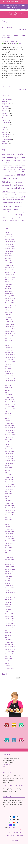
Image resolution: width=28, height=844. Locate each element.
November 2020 (10, 380)
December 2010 (10, 647)
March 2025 (9, 263)
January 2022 (9, 352)
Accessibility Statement (15, 832)
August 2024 (9, 279)
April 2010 (8, 663)
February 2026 (9, 237)
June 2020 (8, 387)
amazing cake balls (8, 154)
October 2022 (9, 331)
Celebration (5, 113)
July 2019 (8, 413)
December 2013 (10, 562)
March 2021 (9, 371)
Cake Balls (5, 108)
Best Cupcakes (9, 165)
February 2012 (9, 614)
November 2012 (10, 592)
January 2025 (9, 267)
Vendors (4, 141)
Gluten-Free (6, 120)
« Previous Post (7, 27)
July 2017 (8, 465)
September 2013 (10, 569)
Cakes (4, 111)
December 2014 (10, 534)
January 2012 (9, 616)
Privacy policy (19, 835)
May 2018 (8, 442)
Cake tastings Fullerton (19, 169)
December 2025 (10, 241)
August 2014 (9, 543)
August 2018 (9, 437)
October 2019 (9, 406)
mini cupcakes (18, 197)
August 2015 (9, 515)
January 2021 (9, 376)
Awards (4, 101)
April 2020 (8, 392)
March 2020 (9, 395)
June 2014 (8, 548)
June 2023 (8, 312)
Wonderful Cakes (16, 220)
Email (4, 766)
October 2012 (9, 595)
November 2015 (10, 510)
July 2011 (8, 630)
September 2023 (10, 305)
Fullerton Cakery (9, 188)
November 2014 (10, 536)
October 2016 (9, 484)
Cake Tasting (9, 169)
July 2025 (8, 253)
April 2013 (8, 581)
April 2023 (8, 317)
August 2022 (9, 336)
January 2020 (9, 399)
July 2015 (8, 517)
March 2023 (9, 319)
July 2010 (8, 656)
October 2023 (9, 303)
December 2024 (10, 270)
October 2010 (9, 651)
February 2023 (9, 322)
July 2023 (8, 310)
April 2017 (8, 472)
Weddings (5, 144)
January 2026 (9, 239)
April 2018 (8, 444)
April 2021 (8, 369)
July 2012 (8, 602)
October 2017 (9, 458)
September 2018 (10, 435)
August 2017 (9, 463)
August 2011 (9, 628)
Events (4, 118)
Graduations (6, 122)
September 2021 (10, 362)
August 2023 (9, 307)
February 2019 (9, 423)
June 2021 (8, 366)
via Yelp (14, 43)
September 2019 (10, 409)
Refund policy (10, 835)
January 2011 (9, 644)
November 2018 (10, 430)
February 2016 (9, 503)
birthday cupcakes (9, 167)
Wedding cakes (7, 220)
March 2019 (9, 420)
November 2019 (10, 404)
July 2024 (8, 282)
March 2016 (9, 501)
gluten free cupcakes (9, 194)
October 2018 (9, 432)
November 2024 (10, 272)
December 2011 (10, 618)
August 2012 (9, 599)
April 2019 (8, 418)
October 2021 (9, 359)
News (4, 129)
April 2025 (8, 260)
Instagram (5, 125)
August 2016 (9, 489)
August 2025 (9, 251)
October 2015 (9, 512)
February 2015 (9, 529)
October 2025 (9, 246)
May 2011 (8, 635)
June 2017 (8, 468)
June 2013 (8, 576)
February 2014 (9, 557)
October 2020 (9, 383)
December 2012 (10, 590)
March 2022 (9, 347)
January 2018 (9, 451)
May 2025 (8, 258)
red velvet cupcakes (10, 214)
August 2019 (9, 411)
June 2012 (8, 604)
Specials (4, 137)
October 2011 (9, 623)
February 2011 (9, 642)
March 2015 (9, 526)
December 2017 (10, 453)
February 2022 (9, 350)
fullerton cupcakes (13, 192)
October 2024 (9, 274)
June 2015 (8, 519)
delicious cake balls (11, 175)
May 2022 (8, 343)
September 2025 (10, 249)
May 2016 (8, 496)
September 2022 (10, 333)
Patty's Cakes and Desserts (16, 827)
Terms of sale (15, 840)
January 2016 (9, 505)
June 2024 (8, 284)
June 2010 (8, 658)
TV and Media (6, 139)
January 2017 (9, 479)
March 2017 (9, 475)
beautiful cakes (21, 160)
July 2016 (8, 491)
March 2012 (9, 611)
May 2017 (8, 470)
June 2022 (8, 340)
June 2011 (8, 632)
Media (4, 127)
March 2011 (8, 640)
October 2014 (9, 538)
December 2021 (10, 354)
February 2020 (9, 397)
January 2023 (9, 324)
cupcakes (5, 172)
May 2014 (8, 550)
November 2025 (10, 244)
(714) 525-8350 (23, 9)
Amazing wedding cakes (9, 160)
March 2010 (9, 665)
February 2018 (9, 449)
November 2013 (10, 564)
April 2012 (8, 609)
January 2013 (9, 588)
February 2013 (9, 585)
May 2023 (8, 314)
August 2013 (9, 571)
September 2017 (10, 461)
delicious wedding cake (15, 185)
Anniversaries (6, 99)
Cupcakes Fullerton (14, 172)
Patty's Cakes (12, 209)
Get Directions (15, 9)
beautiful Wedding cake (7, 162)
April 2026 (8, 232)
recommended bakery (8, 212)
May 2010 (8, 661)
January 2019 (9, 425)
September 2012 (10, 597)
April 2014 (8, 552)
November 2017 (10, 456)
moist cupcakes (12, 199)
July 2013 (8, 574)
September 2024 (10, 277)
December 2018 (10, 428)
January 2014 (9, 559)
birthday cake (18, 165)
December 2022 (10, 326)
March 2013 (9, 583)
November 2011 (10, 621)
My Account (7, 9)
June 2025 (8, 256)
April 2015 (8, 524)
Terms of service (15, 838)
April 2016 (8, 498)
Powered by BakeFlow (13, 830)
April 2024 (8, 289)
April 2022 (8, 345)
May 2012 (8, 607)
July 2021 (8, 364)
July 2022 (8, 338)
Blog (4, 21)
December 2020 (10, 378)
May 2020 (8, 390)
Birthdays (5, 106)
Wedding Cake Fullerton (15, 218)
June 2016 (8, 493)
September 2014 (10, 541)
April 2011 (8, 637)
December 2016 (10, 482)
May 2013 (8, 578)
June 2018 (8, 439)
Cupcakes (5, 115)
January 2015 (9, 531)
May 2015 (8, 522)
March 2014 (9, 555)
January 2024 (9, 296)
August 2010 (9, 654)
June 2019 (8, 416)
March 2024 (9, 291)
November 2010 (10, 649)
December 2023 (10, 298)
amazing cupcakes (16, 158)
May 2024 (8, 286)
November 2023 (10, 300)
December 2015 (10, 508)
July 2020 (8, 385)
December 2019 (10, 402)
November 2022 (10, 329)
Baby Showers (6, 104)
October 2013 (9, 566)
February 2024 (9, 293)
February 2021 (9, 373)
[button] (3, 14)
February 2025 (9, 265)
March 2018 (9, 446)
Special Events (7, 134)
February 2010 (9, 668)
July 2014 (8, 545)
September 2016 (10, 486)
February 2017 (9, 477)
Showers (5, 132)
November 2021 (10, 357)
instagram (12, 197)
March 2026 (9, 234)
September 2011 (10, 625)
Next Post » (22, 29)
